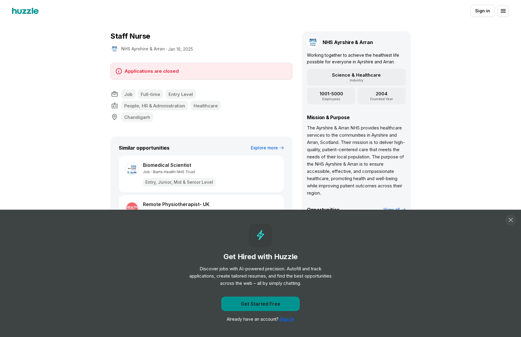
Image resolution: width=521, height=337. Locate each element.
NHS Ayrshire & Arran (143, 48)
